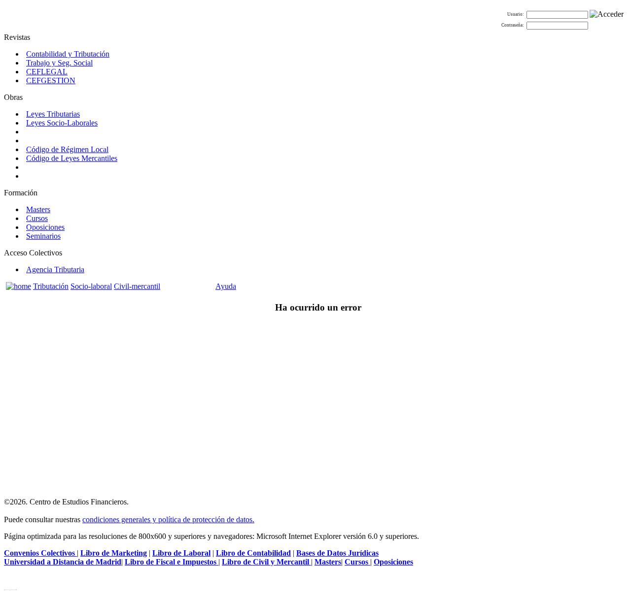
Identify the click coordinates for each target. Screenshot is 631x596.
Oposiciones (45, 227)
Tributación (51, 286)
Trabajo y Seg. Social (59, 63)
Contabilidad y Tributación (67, 54)
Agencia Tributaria (55, 269)
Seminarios (43, 236)
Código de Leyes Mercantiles (71, 158)
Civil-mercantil (137, 286)
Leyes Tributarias (53, 114)
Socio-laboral (91, 286)
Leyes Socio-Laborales (62, 123)
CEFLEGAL (47, 71)
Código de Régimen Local (67, 149)
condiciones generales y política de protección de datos (167, 519)
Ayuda (225, 286)
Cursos (37, 218)
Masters (38, 209)
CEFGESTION (50, 80)
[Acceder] (607, 14)
